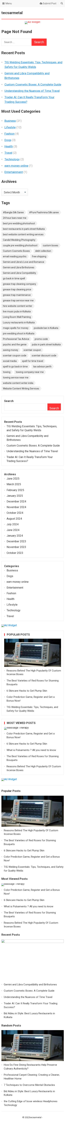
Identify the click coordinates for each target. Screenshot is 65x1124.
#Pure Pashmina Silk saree (44, 212)
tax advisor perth (42, 366)
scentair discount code (44, 355)
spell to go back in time (15, 366)
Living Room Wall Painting (17, 317)
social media (10, 361)
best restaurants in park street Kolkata (24, 229)
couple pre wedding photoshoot (20, 245)
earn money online (16, 165)
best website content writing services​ (23, 234)
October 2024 (15, 512)
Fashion (10, 133)
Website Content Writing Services (21, 388)
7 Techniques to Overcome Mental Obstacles (29, 1085)
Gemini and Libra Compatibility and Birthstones (30, 984)
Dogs (8, 140)
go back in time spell (14, 278)
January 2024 (15, 535)
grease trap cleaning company (19, 284)
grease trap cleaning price (17, 289)
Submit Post (49, 3)
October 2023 (15, 553)
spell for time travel (32, 361)
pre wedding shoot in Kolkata (18, 333)
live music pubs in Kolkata (17, 311)
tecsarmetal (12, 13)
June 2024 (13, 530)
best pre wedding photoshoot (19, 223)
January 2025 (15, 495)
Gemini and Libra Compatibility (19, 273)
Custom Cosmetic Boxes (16, 251)
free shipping (39, 256)
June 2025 (13, 478)
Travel (8, 152)
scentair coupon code (14, 355)
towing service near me (15, 377)
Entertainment (14, 172)
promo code (41, 339)
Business (10, 120)
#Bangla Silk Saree (13, 212)
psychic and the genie (15, 344)
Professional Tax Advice (16, 339)
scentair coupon (32, 350)
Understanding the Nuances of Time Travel (32, 91)
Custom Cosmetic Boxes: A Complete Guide (33, 84)
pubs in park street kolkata (46, 344)
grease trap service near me (18, 300)
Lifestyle (10, 127)
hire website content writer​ (17, 306)
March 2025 (14, 484)
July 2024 (13, 524)
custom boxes (50, 245)
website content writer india (18, 383)
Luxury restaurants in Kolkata (19, 322)
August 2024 (14, 518)
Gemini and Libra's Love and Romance (23, 262)
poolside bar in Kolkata (46, 328)
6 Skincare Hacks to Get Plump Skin (27, 690)
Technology (12, 159)
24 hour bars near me (14, 218)
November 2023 (16, 547)
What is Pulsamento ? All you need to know (31, 750)
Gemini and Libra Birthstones (18, 267)
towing (6, 372)
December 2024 (16, 501)
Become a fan (58, 13)
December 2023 (16, 541)
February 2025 (15, 490)
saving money (10, 350)
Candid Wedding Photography (19, 240)
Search (9, 401)
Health (9, 146)
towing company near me (30, 372)
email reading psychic (15, 256)
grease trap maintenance (17, 295)
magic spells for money (15, 328)
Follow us (47, 13)
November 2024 (16, 507)
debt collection (43, 251)
